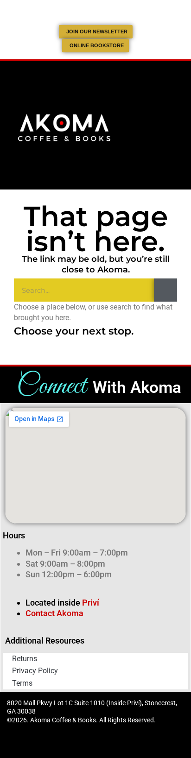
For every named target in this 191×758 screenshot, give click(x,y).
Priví (90, 602)
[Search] (165, 290)
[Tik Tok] (85, 11)
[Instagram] (106, 744)
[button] (174, 125)
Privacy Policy (35, 670)
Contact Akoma (54, 613)
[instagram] (106, 11)
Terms (22, 683)
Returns (24, 658)
